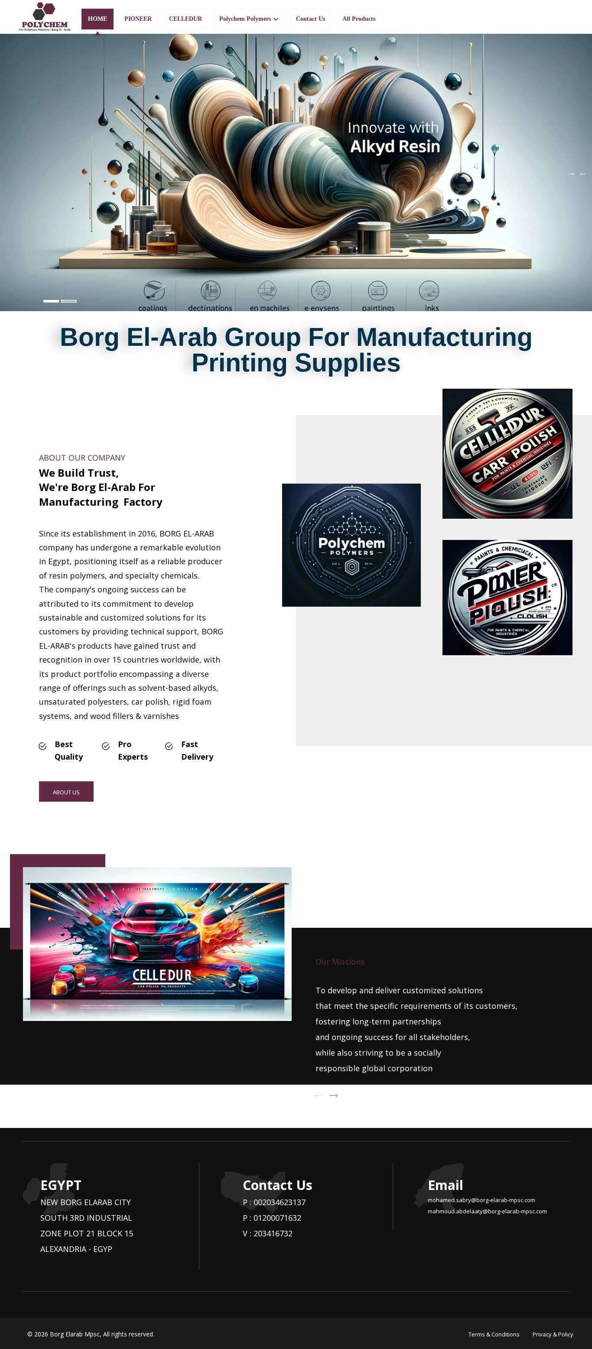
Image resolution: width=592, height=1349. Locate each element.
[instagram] (566, 17)
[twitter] (552, 17)
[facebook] (539, 17)
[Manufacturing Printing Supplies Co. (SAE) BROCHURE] (45, 17)
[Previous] (318, 1095)
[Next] (334, 1095)
